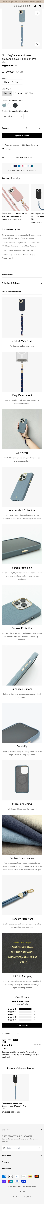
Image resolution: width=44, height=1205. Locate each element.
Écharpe (18, 93)
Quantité (5, 128)
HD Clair (29, 93)
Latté (9, 105)
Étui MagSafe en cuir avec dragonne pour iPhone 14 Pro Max (14, 1106)
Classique (7, 93)
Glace (4, 105)
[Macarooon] (22, 6)
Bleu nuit (15, 105)
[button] (39, 6)
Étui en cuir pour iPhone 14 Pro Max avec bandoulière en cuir (14, 215)
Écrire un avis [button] (22, 1025)
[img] (7, 1045)
